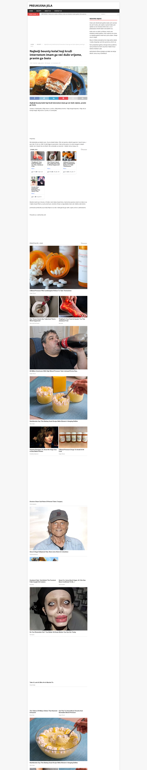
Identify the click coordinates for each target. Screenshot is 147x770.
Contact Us (58, 11)
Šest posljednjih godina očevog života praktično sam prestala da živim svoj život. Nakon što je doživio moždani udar (103, 46)
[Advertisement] (58, 30)
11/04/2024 (35, 63)
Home (31, 11)
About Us (48, 11)
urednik (42, 63)
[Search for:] (108, 14)
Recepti (38, 11)
